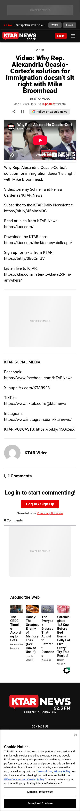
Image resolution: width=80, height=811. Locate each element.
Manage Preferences (40, 791)
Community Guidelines (50, 513)
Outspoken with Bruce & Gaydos (31, 25)
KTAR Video (36, 452)
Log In (60, 36)
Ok (75, 735)
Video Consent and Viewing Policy (24, 779)
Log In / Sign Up (40, 504)
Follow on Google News (52, 111)
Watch (54, 25)
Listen (69, 25)
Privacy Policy (62, 771)
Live (9, 25)
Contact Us (40, 726)
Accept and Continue (39, 803)
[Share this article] (14, 112)
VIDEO (40, 50)
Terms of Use (44, 771)
